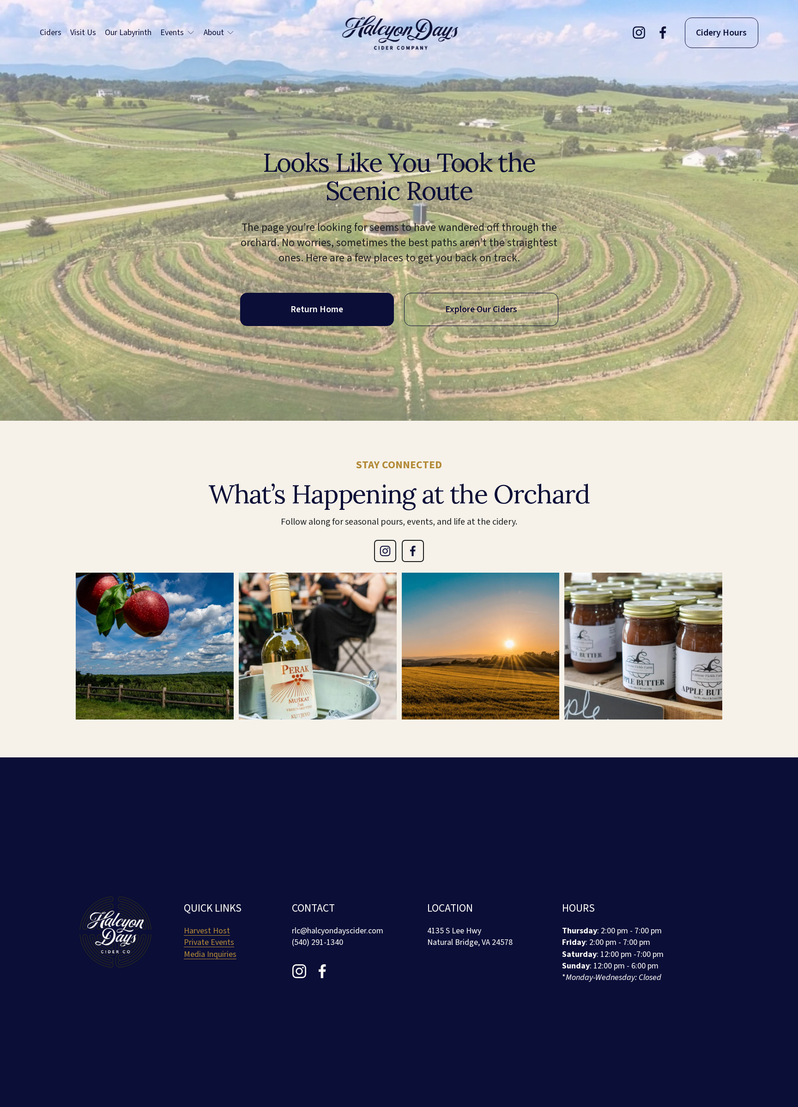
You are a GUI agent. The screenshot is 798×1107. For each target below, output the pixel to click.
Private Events (209, 942)
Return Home (316, 309)
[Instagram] (639, 32)
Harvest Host (207, 931)
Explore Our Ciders (481, 309)
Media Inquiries (210, 954)
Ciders (50, 32)
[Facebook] (663, 32)
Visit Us (83, 32)
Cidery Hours (721, 32)
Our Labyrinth (128, 32)
